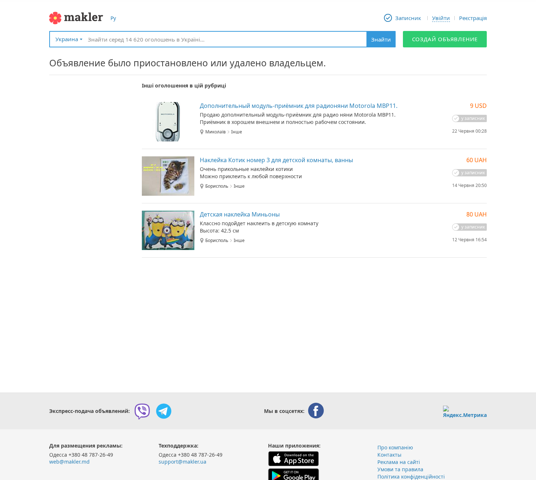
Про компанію (395, 447)
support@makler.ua (182, 461)
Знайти (381, 39)
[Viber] (142, 411)
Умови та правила (400, 469)
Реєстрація (473, 18)
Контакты (389, 454)
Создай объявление (445, 39)
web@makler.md (69, 461)
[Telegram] (164, 411)
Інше (236, 131)
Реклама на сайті (398, 461)
